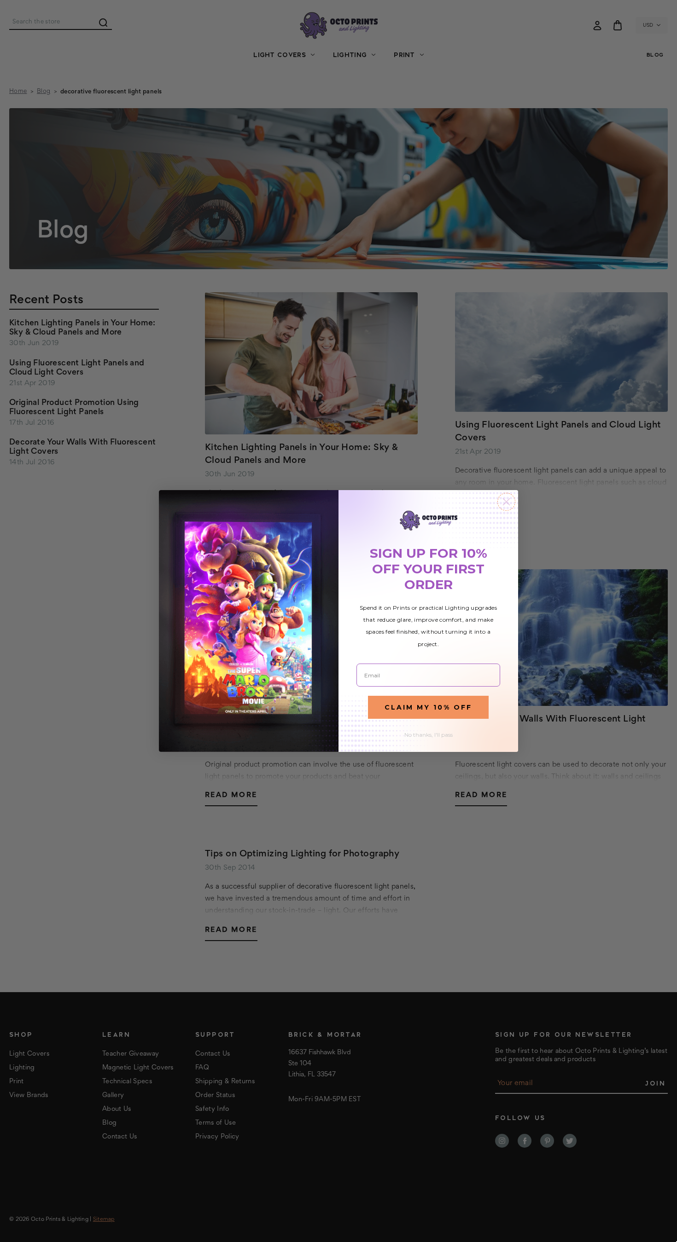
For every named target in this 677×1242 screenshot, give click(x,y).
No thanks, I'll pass (428, 734)
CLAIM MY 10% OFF (428, 707)
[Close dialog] (506, 502)
